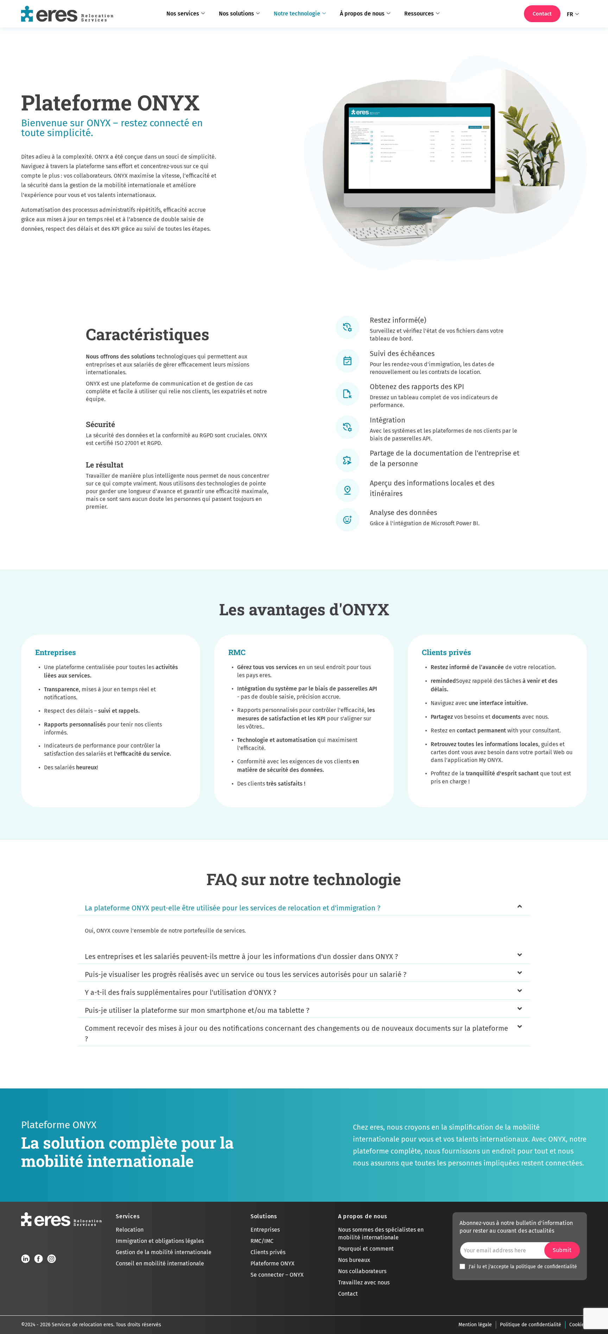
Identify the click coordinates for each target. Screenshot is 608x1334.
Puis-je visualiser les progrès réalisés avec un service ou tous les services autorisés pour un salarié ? (245, 974)
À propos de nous (362, 13)
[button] (304, 908)
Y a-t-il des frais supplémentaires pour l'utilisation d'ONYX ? (180, 992)
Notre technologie (297, 13)
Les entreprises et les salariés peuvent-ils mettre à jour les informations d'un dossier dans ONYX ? (241, 956)
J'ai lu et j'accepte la (523, 1267)
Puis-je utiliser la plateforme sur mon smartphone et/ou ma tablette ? (197, 1010)
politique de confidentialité (546, 1267)
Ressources (419, 13)
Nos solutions (236, 13)
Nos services (182, 13)
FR (570, 14)
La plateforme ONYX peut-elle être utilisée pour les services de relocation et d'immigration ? (232, 908)
